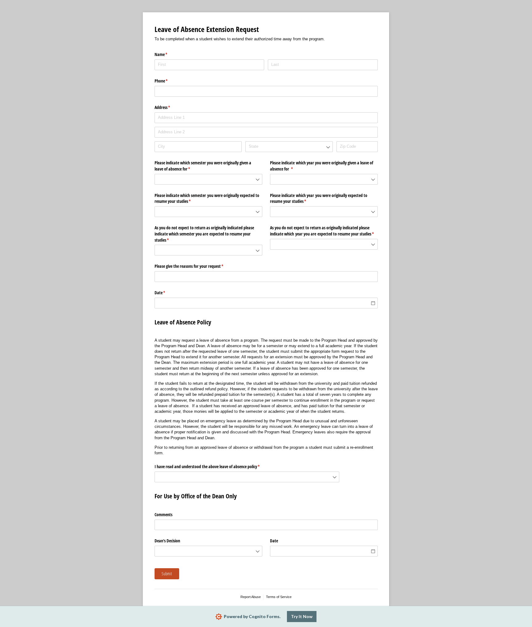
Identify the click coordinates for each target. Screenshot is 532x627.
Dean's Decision (167, 541)
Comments (163, 514)
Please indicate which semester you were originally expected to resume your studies (207, 198)
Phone (168, 81)
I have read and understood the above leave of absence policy (214, 466)
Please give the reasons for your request (196, 266)
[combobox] (288, 146)
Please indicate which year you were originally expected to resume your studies (318, 198)
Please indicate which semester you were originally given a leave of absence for (203, 166)
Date (167, 292)
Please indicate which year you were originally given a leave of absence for (321, 166)
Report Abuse (250, 597)
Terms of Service (279, 597)
